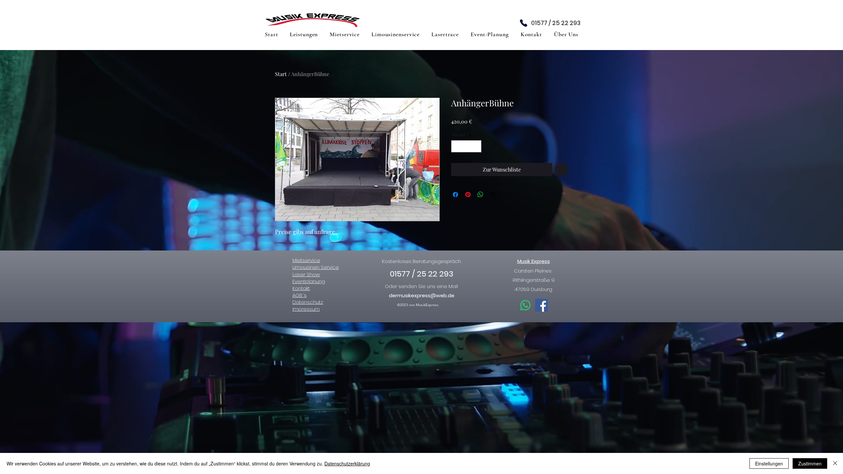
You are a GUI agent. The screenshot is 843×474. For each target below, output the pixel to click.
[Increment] (476, 146)
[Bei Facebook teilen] (455, 194)
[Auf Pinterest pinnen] (468, 194)
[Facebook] (541, 305)
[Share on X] (493, 194)
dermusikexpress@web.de (421, 295)
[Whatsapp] (525, 305)
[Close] (835, 463)
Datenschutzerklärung (347, 463)
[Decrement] (456, 146)
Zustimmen (810, 463)
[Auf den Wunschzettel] (561, 169)
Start (281, 73)
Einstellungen (769, 463)
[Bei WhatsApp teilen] (480, 194)
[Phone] (523, 23)
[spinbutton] (466, 146)
